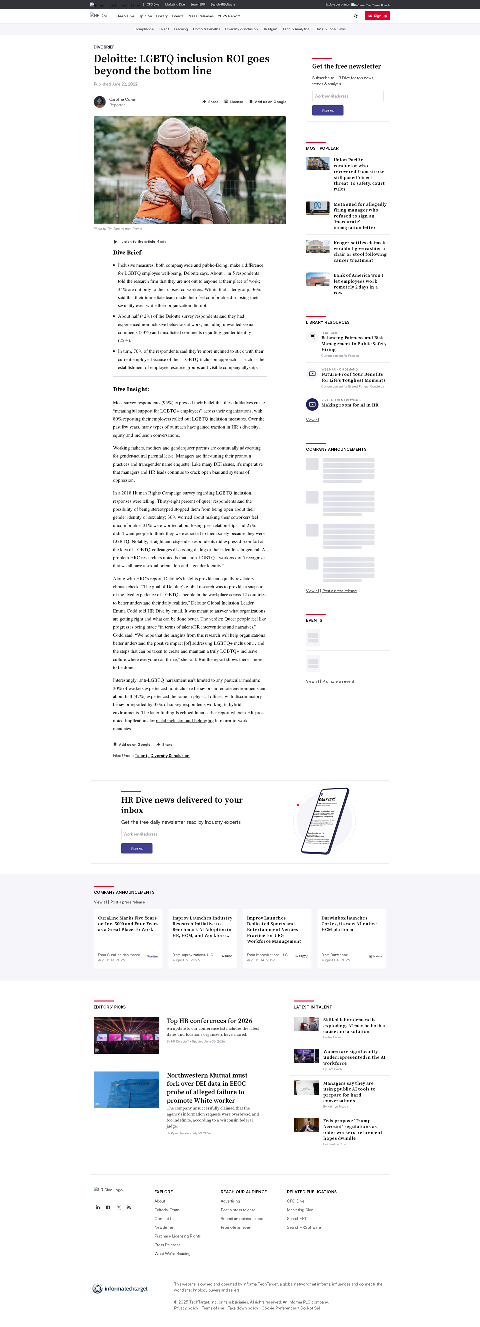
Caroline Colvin (122, 99)
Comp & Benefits (206, 29)
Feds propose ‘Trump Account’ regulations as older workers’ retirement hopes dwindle (352, 1129)
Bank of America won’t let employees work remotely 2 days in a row (359, 284)
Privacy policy (186, 1308)
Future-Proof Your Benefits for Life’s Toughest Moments (354, 377)
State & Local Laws (330, 29)
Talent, (142, 755)
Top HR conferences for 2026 (209, 1020)
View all (312, 419)
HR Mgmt (270, 29)
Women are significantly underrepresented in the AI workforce (354, 1057)
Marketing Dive (175, 4)
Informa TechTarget (260, 1284)
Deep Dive (125, 16)
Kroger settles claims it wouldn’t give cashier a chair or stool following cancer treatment (360, 251)
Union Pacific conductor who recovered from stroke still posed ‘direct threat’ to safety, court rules (359, 174)
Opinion (145, 16)
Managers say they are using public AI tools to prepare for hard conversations (349, 1092)
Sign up (380, 16)
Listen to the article (144, 242)
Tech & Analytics (296, 29)
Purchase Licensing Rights (177, 1236)
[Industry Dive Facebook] (108, 1207)
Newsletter (163, 1227)
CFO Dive (153, 4)
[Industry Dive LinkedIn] (97, 1207)
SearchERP (198, 4)
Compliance (144, 29)
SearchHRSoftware (223, 4)
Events (178, 16)
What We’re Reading (172, 1253)
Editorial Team (166, 1209)
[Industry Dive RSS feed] (129, 1207)
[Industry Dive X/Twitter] (119, 1207)
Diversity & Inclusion (241, 29)
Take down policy (243, 1308)
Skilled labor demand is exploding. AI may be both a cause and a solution (354, 1025)
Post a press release (339, 590)
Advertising (230, 1201)
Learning (181, 29)
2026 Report (229, 16)
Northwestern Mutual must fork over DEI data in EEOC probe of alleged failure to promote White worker (207, 1088)
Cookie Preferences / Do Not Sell (291, 1308)
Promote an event (338, 681)
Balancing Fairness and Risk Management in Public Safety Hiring (354, 343)
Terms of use (213, 1308)
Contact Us (164, 1218)
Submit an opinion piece (242, 1218)
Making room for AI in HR (350, 405)
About (159, 1201)
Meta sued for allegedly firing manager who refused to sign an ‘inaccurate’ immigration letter (360, 215)
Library (162, 16)
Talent (164, 29)
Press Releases (201, 16)
